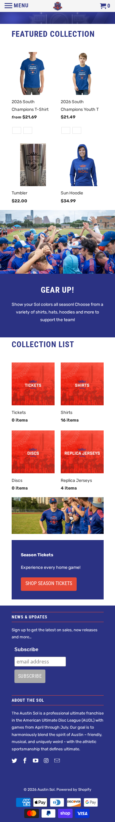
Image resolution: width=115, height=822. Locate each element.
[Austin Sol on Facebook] (25, 760)
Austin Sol (46, 789)
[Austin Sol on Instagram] (47, 760)
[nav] (17, 6)
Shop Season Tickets (48, 583)
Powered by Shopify (73, 789)
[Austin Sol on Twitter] (15, 760)
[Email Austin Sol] (57, 760)
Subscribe (26, 649)
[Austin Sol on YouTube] (36, 760)
